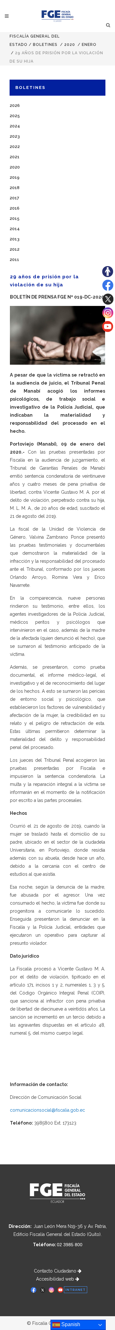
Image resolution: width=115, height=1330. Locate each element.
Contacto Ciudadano (56, 1270)
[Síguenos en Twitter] (108, 303)
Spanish (70, 1324)
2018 (14, 187)
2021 (14, 156)
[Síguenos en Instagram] (108, 316)
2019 (14, 177)
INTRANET (75, 1289)
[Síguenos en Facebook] (108, 289)
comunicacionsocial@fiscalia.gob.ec (47, 1110)
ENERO (89, 44)
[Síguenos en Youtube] (108, 330)
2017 (14, 198)
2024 (15, 126)
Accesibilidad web (55, 1279)
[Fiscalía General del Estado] (57, 16)
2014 (15, 228)
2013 (14, 239)
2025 (15, 115)
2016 (14, 208)
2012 (14, 249)
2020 (69, 44)
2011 (14, 259)
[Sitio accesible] (108, 275)
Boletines (45, 44)
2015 (14, 218)
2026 (15, 105)
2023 (15, 136)
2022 (15, 146)
